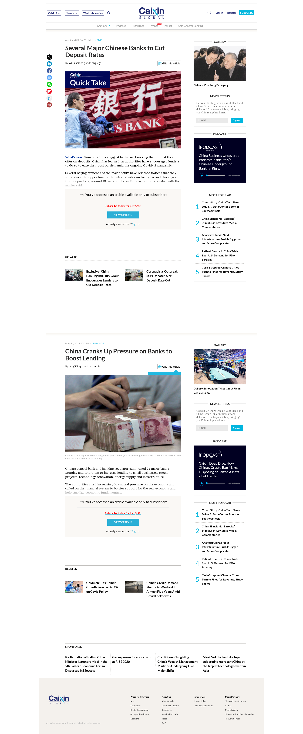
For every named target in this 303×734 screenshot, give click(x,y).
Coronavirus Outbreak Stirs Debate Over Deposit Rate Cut (162, 275)
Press (164, 718)
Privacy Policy (200, 701)
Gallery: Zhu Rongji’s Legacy (211, 85)
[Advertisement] (220, 307)
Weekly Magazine (93, 13)
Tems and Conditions (203, 705)
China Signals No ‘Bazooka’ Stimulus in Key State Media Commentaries (219, 223)
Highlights (138, 25)
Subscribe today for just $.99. (123, 205)
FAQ (164, 723)
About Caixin (168, 701)
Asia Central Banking (190, 25)
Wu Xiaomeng (77, 63)
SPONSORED (73, 646)
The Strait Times (232, 718)
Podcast (121, 25)
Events (154, 25)
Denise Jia (94, 366)
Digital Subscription (139, 710)
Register (231, 12)
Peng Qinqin (76, 366)
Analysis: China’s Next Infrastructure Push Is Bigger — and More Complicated (221, 239)
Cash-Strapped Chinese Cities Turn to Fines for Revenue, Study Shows (222, 271)
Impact (168, 25)
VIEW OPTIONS (123, 214)
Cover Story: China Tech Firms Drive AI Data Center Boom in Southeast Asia (221, 206)
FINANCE (97, 40)
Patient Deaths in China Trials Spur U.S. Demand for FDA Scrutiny (220, 255)
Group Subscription (139, 714)
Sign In (136, 224)
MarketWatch (231, 710)
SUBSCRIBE (246, 12)
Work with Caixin (170, 714)
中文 (209, 12)
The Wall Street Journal (235, 701)
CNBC (228, 705)
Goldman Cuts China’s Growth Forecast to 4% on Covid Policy (102, 587)
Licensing (134, 718)
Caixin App (54, 13)
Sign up (237, 120)
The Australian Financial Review (239, 714)
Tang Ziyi (95, 63)
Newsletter (72, 13)
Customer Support (170, 705)
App (132, 701)
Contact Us (167, 710)
